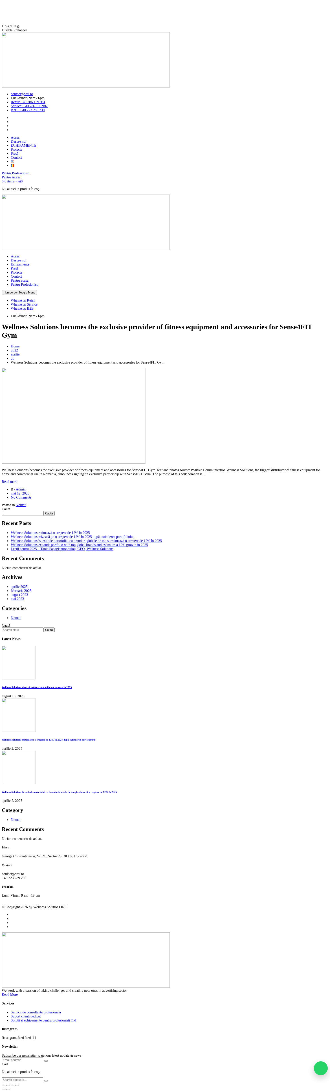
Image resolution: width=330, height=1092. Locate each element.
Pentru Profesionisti (24, 284)
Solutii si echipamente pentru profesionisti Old (43, 1020)
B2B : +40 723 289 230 (28, 110)
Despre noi (18, 260)
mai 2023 (17, 599)
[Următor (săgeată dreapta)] (8, 1089)
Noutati (21, 505)
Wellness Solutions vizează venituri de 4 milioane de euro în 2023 (37, 687)
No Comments (21, 497)
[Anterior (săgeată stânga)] (3, 1089)
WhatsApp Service (24, 304)
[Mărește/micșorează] (3, 1085)
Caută (6, 509)
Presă (14, 268)
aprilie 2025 (19, 587)
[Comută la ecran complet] (8, 1085)
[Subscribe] (46, 1061)
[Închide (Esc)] (17, 1085)
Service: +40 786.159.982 (29, 106)
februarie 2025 (21, 591)
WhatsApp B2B (22, 308)
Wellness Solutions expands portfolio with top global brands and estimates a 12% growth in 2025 (79, 545)
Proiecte (16, 272)
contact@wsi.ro (22, 94)
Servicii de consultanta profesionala (36, 1012)
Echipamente (20, 264)
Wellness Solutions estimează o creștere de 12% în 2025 (50, 533)
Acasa (15, 256)
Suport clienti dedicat (26, 1016)
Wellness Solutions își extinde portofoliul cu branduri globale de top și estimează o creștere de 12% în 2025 (86, 541)
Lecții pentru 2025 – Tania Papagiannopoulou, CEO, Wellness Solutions (62, 549)
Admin (21, 489)
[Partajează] (12, 1085)
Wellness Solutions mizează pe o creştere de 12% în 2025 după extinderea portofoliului (72, 537)
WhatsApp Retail (23, 300)
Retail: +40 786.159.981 (28, 102)
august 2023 (19, 595)
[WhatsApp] (321, 1068)
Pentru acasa (20, 280)
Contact (16, 276)
